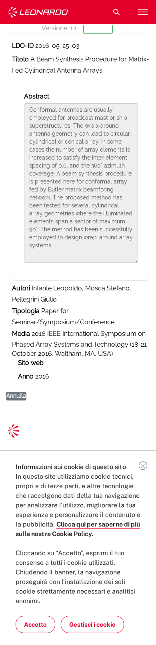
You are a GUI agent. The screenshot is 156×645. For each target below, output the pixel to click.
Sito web (31, 363)
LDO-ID (23, 45)
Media (21, 333)
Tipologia (26, 311)
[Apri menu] (142, 12)
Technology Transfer (38, 12)
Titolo (20, 59)
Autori (21, 288)
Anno (26, 376)
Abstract (36, 96)
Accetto (35, 624)
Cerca (116, 12)
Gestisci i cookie (92, 624)
